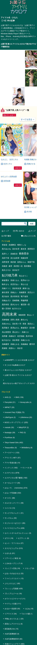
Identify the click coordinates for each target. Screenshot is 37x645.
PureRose (8, 438)
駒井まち (5, 285)
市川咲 (29, 212)
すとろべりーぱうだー (13, 524)
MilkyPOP (22, 428)
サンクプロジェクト (12, 514)
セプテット (22, 539)
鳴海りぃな (21, 246)
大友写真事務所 (11, 635)
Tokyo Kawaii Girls (12, 443)
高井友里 (15, 250)
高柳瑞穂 (5, 320)
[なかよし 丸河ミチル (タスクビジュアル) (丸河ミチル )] (11, 157)
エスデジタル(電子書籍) (14, 479)
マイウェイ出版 (11, 605)
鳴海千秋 (31, 263)
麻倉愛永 (5, 281)
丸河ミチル (8, 165)
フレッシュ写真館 (11, 589)
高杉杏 (20, 349)
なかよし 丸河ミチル (9, 160)
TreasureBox (9, 448)
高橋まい (14, 293)
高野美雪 (5, 263)
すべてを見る (27, 120)
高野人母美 (14, 320)
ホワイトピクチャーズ (13, 600)
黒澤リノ (5, 254)
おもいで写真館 (11, 494)
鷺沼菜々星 (25, 305)
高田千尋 (5, 259)
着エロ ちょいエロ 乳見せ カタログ (18, 371)
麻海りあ (26, 289)
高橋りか (25, 333)
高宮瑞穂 (20, 337)
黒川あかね (6, 250)
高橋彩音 (14, 254)
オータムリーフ (11, 484)
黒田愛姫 (27, 267)
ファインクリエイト (12, 579)
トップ (5, 232)
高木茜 (32, 328)
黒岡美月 (31, 250)
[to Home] (18, 13)
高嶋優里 (5, 345)
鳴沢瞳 (13, 263)
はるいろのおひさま (12, 574)
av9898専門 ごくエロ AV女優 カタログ (19, 361)
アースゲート (10, 454)
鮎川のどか (16, 309)
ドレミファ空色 (11, 569)
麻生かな (24, 320)
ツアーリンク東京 (11, 559)
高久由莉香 (14, 259)
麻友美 (23, 250)
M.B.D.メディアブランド (14, 423)
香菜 (24, 324)
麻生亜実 (5, 293)
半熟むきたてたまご (12, 620)
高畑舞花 (12, 246)
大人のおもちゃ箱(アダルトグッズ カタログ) (19, 384)
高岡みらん (21, 263)
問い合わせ (18, 232)
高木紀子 (15, 271)
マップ (32, 232)
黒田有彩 (5, 305)
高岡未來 (9, 315)
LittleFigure (9, 418)
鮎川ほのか (6, 341)
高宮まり (31, 293)
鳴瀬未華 (24, 259)
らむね (27, 610)
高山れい (16, 332)
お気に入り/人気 (28, 237)
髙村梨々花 (18, 267)
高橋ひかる (31, 165)
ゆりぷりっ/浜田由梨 (9, 208)
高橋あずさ (6, 301)
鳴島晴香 (22, 316)
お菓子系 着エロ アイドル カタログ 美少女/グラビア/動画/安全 (18, 45)
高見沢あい (14, 285)
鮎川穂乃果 (10, 276)
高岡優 (4, 337)
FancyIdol (8, 403)
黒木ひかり (14, 305)
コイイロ (8, 509)
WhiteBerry (25, 448)
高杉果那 (15, 341)
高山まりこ (23, 276)
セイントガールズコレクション (17, 534)
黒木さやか (6, 271)
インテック (9, 469)
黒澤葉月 (5, 328)
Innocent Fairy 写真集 (13, 413)
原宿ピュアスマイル (12, 625)
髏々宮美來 (6, 309)
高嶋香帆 (15, 301)
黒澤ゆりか (25, 281)
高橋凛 (4, 267)
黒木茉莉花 (14, 297)
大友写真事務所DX (12, 640)
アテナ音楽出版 (11, 464)
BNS (17, 398)
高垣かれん (6, 324)
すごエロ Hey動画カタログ (15, 366)
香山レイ (30, 316)
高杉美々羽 (16, 324)
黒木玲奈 (29, 337)
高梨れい (12, 349)
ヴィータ (25, 469)
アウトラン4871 (11, 459)
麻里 (10, 267)
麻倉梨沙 (24, 328)
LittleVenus (24, 418)
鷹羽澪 (32, 345)
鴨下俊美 (24, 297)
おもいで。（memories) (14, 489)
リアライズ (9, 615)
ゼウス (7, 539)
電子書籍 (6, 237)
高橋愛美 (22, 293)
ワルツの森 (25, 615)
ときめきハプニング (12, 564)
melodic (8, 428)
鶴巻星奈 (24, 254)
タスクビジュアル (11, 549)
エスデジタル (10, 474)
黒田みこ (31, 324)
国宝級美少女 (10, 630)
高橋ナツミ (6, 289)
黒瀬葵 (4, 349)
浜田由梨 (7, 212)
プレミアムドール (11, 594)
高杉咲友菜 (16, 289)
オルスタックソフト (12, 504)
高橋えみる (14, 345)
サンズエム (9, 519)
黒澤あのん (14, 328)
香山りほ (24, 285)
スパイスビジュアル (12, 529)
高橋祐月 (12, 337)
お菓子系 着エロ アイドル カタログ (18, 376)
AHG (6, 398)
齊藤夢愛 (24, 301)
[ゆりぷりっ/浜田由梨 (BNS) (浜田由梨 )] (11, 204)
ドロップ (28, 569)
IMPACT (8, 408)
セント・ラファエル (12, 544)
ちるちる (8, 554)
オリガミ (8, 499)
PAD (21, 433)
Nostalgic (8, 433)
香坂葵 (4, 246)
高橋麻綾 (24, 345)
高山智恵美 (6, 333)
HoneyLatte (24, 403)
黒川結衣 (5, 297)
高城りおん (14, 281)
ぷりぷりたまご (11, 584)
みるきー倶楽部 (11, 610)
